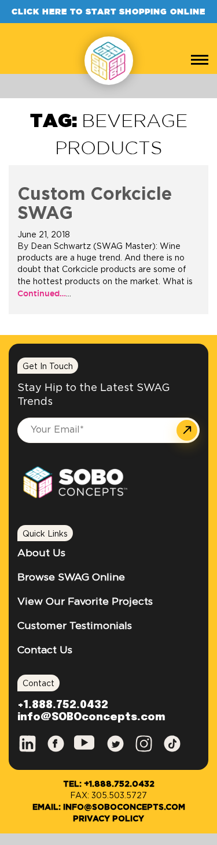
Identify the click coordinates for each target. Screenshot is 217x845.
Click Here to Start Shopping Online (108, 11)
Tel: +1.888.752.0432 (109, 784)
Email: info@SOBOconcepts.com (108, 807)
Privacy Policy (108, 819)
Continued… (41, 293)
